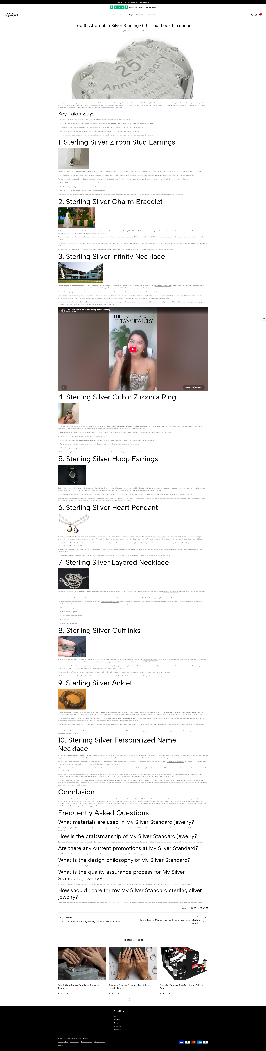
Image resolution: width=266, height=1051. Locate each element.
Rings (116, 1023)
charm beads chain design (191, 231)
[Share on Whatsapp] (204, 908)
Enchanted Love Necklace (175, 762)
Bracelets (117, 1026)
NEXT (198, 916)
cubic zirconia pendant (163, 286)
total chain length (102, 714)
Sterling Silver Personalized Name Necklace (91, 780)
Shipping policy (99, 1042)
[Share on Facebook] (189, 908)
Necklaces (117, 1030)
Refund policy (63, 1042)
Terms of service (86, 1042)
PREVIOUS (69, 917)
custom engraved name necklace (192, 755)
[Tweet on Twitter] (192, 908)
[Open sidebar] (264, 317)
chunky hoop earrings (185, 488)
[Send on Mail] (207, 908)
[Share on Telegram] (201, 908)
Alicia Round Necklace (170, 591)
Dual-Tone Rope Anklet (126, 718)
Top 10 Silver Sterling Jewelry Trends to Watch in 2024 (93, 921)
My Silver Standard (139, 488)
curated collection (72, 666)
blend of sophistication (130, 179)
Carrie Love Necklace (158, 537)
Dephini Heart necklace (69, 543)
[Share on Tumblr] (198, 908)
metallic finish (100, 288)
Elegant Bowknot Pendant (110, 602)
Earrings (117, 1019)
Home (116, 1016)
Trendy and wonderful (150, 659)
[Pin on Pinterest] (195, 908)
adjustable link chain (175, 243)
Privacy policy (74, 1042)
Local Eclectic (63, 296)
